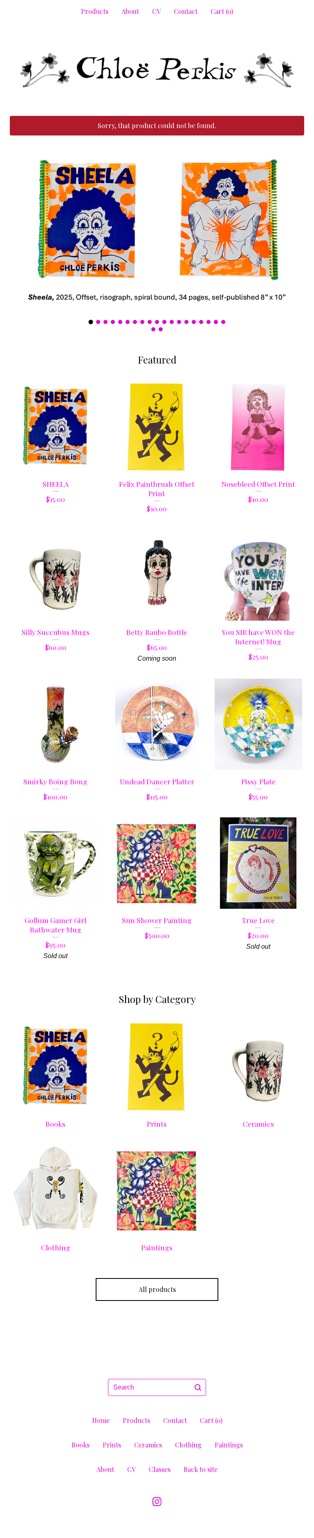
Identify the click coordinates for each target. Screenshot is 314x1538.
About (130, 11)
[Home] (157, 70)
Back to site (201, 1469)
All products (157, 1289)
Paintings (229, 1444)
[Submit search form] (198, 1387)
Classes (159, 1469)
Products (94, 11)
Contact (185, 11)
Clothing (188, 1444)
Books (81, 1444)
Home (101, 1420)
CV (156, 11)
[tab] (91, 322)
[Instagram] (157, 1501)
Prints (112, 1444)
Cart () (222, 11)
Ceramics (148, 1444)
